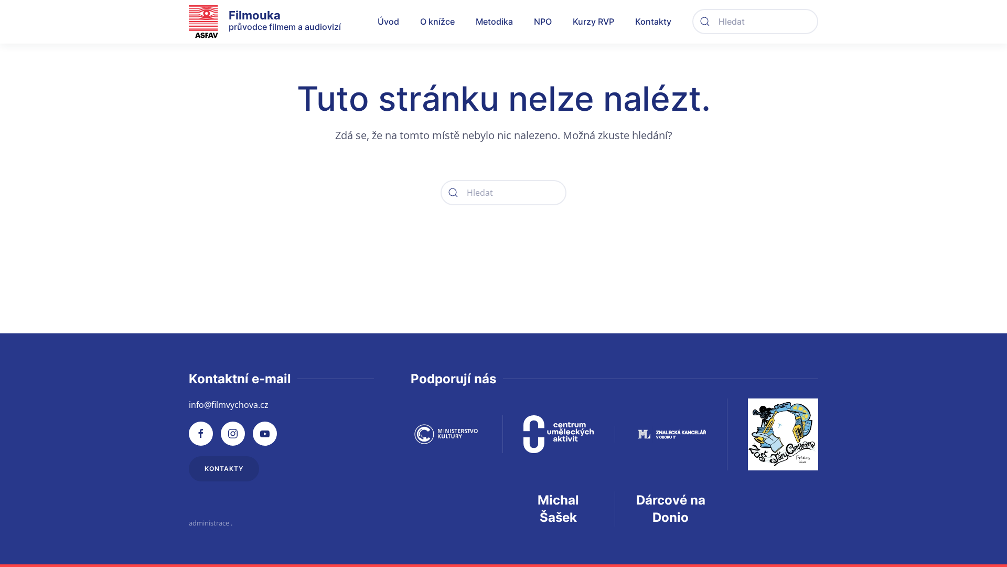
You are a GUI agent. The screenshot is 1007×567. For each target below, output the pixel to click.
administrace (209, 523)
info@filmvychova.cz (229, 405)
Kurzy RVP (593, 21)
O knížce (437, 21)
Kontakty (653, 21)
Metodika (494, 21)
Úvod (388, 21)
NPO (543, 21)
